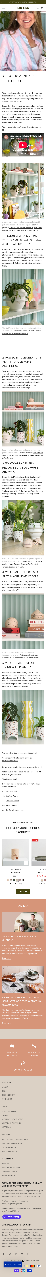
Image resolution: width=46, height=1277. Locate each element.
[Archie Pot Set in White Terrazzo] (23, 717)
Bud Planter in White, (34, 331)
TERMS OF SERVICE (9, 1172)
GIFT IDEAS (6, 1127)
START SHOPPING (9, 1111)
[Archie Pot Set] (8, 230)
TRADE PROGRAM (9, 1147)
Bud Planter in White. (16, 567)
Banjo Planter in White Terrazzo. (28, 230)
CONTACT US (7, 1099)
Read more (6, 958)
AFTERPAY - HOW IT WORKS (12, 1119)
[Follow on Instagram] (9, 1253)
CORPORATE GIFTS (9, 1151)
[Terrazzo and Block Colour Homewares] (23, 419)
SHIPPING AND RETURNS (11, 1123)
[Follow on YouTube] (22, 1253)
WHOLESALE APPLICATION (12, 1143)
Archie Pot (12, 230)
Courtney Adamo (12, 796)
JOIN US (5, 1115)
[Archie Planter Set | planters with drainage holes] (23, 527)
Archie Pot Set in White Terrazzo (18, 455)
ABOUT (5, 1087)
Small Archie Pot (36, 477)
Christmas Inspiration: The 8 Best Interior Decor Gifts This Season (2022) (21, 1001)
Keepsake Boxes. (23, 480)
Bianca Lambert (12, 791)
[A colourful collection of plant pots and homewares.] (23, 191)
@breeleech (32, 753)
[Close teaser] (23, 1261)
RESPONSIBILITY (8, 1095)
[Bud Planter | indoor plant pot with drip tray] (23, 297)
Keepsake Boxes (37, 491)
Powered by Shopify (31, 1260)
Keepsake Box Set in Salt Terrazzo (21, 228)
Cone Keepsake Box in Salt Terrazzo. (27, 658)
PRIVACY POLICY (8, 1175)
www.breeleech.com (10, 761)
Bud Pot (14, 477)
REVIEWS (5, 1164)
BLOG (4, 1091)
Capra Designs (16, 869)
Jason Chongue (11, 805)
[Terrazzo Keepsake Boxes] (23, 621)
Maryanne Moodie (12, 801)
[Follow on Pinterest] (16, 1253)
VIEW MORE (23, 891)
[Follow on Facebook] (3, 1253)
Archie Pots (23, 491)
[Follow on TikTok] (28, 1253)
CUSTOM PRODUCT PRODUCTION (15, 1139)
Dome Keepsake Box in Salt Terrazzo (15, 334)
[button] (13, 1264)
